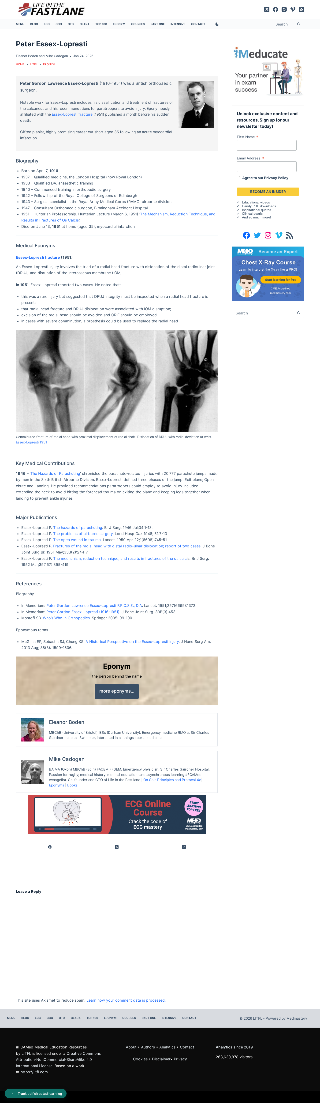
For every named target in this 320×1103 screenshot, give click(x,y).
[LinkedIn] (184, 847)
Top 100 (101, 24)
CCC (59, 24)
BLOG (34, 24)
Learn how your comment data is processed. (126, 1000)
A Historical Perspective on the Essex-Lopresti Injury (132, 641)
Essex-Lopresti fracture (72, 114)
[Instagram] (284, 9)
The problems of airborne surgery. (83, 533)
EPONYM (119, 24)
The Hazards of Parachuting (55, 473)
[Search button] (299, 24)
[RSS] (301, 9)
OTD (71, 24)
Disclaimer (161, 1059)
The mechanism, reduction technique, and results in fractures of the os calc (120, 558)
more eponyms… (116, 691)
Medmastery (297, 1018)
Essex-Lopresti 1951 (31, 442)
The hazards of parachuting (77, 527)
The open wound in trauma (77, 539)
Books (72, 785)
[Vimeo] (292, 9)
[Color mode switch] (216, 24)
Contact (198, 24)
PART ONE (158, 24)
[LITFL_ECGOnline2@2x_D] (117, 814)
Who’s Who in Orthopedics (66, 618)
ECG (47, 24)
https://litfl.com (34, 1072)
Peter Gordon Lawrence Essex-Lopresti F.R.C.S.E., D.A (93, 605)
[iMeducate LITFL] (268, 71)
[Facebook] (275, 9)
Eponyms (56, 785)
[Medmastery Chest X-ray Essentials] (268, 273)
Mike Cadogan (57, 56)
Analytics (167, 1047)
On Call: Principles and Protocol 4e (172, 780)
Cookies (141, 1059)
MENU (20, 24)
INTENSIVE (178, 24)
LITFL (26, 1053)
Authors (148, 1047)
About (131, 1047)
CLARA (84, 24)
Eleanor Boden (27, 56)
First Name (247, 136)
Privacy (180, 1059)
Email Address (250, 158)
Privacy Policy (276, 178)
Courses (138, 24)
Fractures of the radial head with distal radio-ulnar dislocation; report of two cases (127, 546)
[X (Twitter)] (266, 9)
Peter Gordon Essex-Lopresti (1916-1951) (82, 611)
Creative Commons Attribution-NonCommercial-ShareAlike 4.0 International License (58, 1059)
